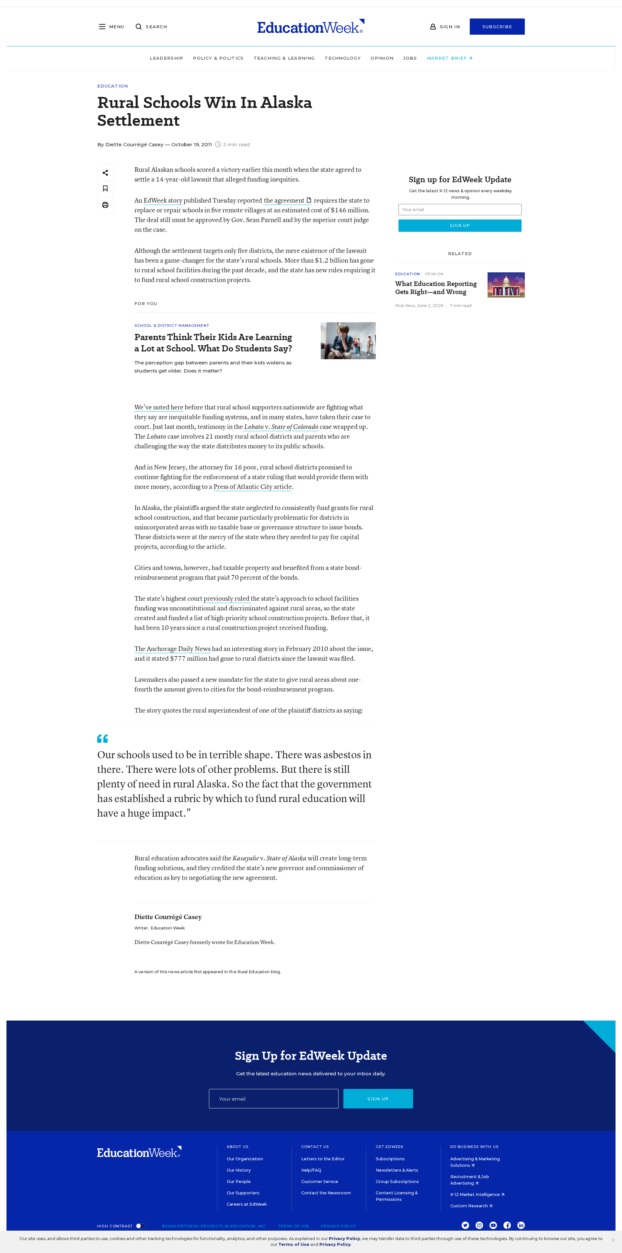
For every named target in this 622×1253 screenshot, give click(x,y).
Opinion (382, 58)
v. (281, 426)
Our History (239, 1170)
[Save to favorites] (105, 189)
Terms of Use (293, 1226)
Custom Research (469, 1205)
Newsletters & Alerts (397, 1170)
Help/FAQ (311, 1170)
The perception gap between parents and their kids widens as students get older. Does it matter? (213, 367)
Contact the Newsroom (326, 1192)
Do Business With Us (474, 1146)
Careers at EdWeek (247, 1204)
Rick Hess (405, 305)
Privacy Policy (338, 1226)
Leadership (166, 58)
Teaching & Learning (284, 58)
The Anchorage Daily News (172, 648)
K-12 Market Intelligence (475, 1194)
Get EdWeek (390, 1146)
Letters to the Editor (323, 1158)
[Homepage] (311, 26)
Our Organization (245, 1158)
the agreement (284, 200)
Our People (239, 1181)
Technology (343, 58)
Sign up (378, 1098)
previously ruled (227, 598)
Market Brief (448, 58)
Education (112, 86)
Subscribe (497, 26)
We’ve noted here (158, 407)
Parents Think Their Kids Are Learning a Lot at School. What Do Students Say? (213, 342)
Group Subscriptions (397, 1181)
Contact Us (315, 1146)
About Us (237, 1146)
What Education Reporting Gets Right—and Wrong (436, 288)
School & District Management (171, 325)
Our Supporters (243, 1192)
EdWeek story (163, 200)
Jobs (410, 58)
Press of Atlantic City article (252, 486)
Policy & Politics (218, 58)
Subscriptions (390, 1158)
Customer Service (319, 1181)
